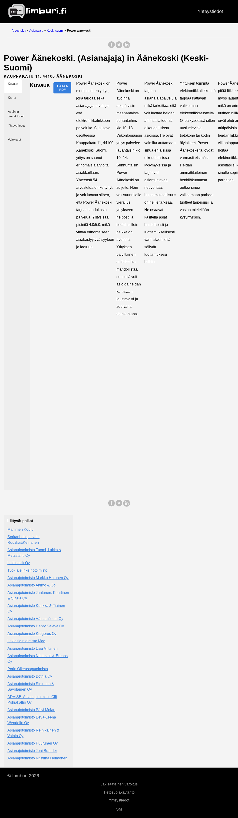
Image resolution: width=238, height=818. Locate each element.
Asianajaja (36, 30)
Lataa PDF (62, 88)
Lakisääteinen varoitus (119, 784)
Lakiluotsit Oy (18, 563)
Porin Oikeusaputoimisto (27, 669)
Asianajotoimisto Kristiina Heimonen (37, 758)
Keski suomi (55, 30)
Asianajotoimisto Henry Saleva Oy (35, 626)
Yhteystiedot (210, 11)
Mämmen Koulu (20, 529)
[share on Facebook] (111, 47)
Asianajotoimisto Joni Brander (32, 751)
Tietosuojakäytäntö (119, 792)
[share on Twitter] (119, 47)
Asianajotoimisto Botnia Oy (29, 676)
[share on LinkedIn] (126, 47)
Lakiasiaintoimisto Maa (26, 641)
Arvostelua (19, 30)
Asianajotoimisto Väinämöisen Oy (35, 619)
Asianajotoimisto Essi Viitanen (32, 648)
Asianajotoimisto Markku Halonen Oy (38, 578)
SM (119, 809)
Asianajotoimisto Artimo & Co (31, 585)
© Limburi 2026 (23, 775)
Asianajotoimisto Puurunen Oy (32, 743)
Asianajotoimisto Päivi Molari (31, 710)
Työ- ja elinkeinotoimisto (27, 570)
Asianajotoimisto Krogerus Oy (31, 634)
